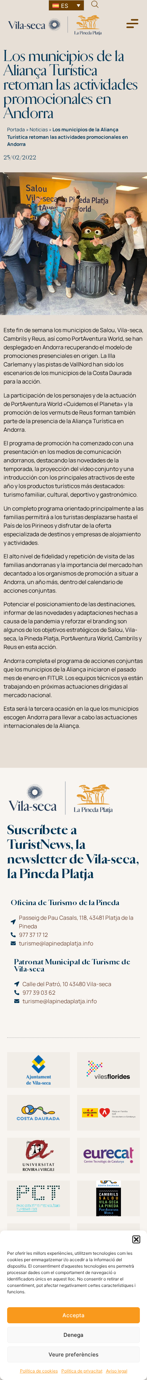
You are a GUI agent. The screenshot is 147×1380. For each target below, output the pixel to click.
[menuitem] (66, 5)
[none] (66, 5)
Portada (16, 129)
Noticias (39, 129)
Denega (73, 1334)
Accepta (73, 1315)
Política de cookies (39, 1371)
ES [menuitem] (64, 5)
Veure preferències (73, 1354)
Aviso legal (116, 1371)
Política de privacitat (81, 1371)
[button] (136, 1239)
